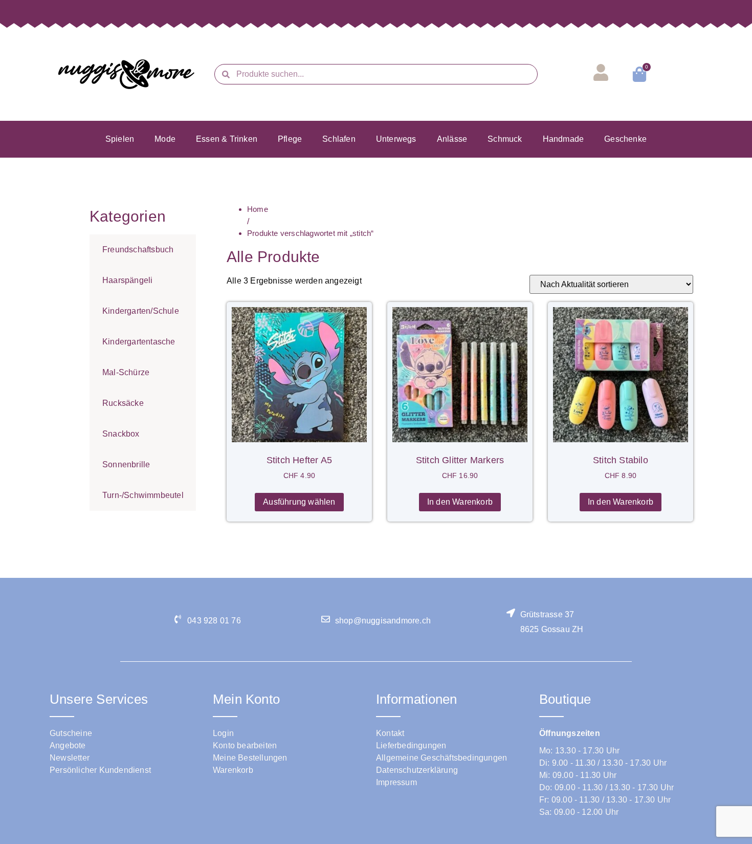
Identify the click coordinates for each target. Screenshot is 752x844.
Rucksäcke (123, 403)
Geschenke (625, 139)
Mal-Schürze (125, 372)
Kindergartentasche (138, 341)
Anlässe (452, 139)
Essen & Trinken (226, 139)
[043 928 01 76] (177, 619)
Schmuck (505, 139)
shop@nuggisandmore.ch (383, 620)
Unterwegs (396, 139)
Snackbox (121, 433)
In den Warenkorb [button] (460, 501)
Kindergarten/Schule (140, 311)
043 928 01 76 (214, 620)
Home (257, 209)
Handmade (563, 139)
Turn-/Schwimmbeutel (143, 495)
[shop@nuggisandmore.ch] (325, 619)
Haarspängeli (127, 280)
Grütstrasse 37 (547, 614)
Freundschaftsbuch (137, 249)
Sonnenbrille (126, 464)
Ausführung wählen (299, 501)
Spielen (119, 139)
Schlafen (339, 139)
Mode (164, 139)
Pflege (290, 139)
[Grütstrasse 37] (510, 613)
